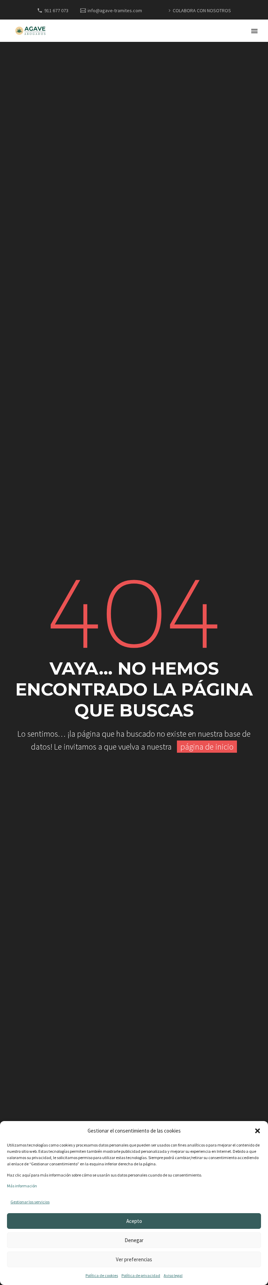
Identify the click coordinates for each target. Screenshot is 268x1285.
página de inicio (206, 746)
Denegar (134, 1240)
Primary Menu (254, 31)
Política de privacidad (140, 1275)
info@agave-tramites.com (115, 10)
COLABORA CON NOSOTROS (202, 10)
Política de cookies (101, 1275)
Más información (22, 1185)
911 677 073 (56, 10)
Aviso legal (173, 1275)
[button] (257, 1130)
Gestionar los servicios (30, 1201)
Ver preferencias (134, 1259)
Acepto (134, 1221)
